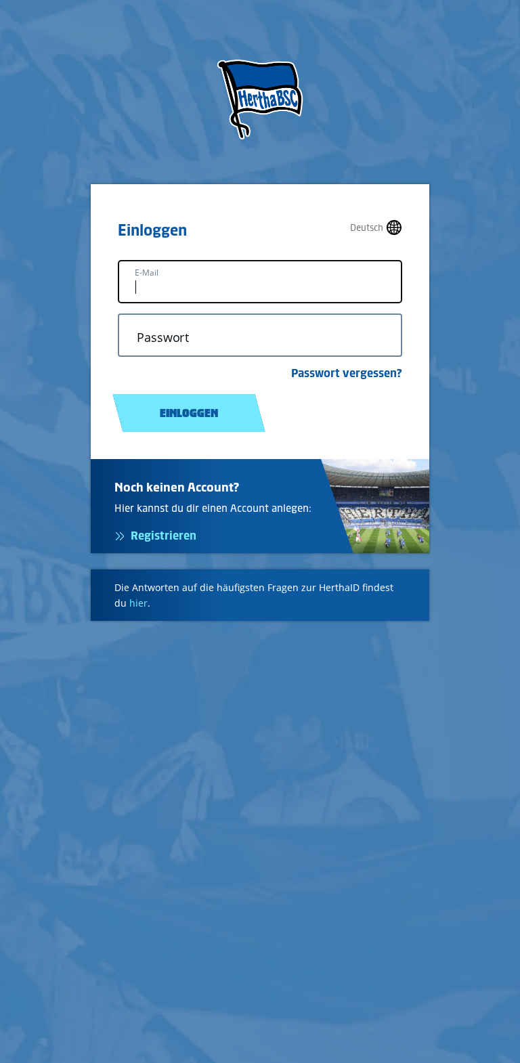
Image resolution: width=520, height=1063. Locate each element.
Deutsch (366, 228)
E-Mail (146, 272)
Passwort (163, 337)
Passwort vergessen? (346, 373)
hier (138, 602)
